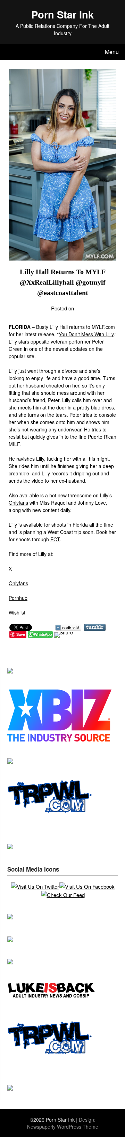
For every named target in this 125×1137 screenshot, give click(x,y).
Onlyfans (18, 502)
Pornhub (18, 597)
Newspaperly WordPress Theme (62, 1126)
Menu (112, 52)
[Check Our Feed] (63, 894)
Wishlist (17, 612)
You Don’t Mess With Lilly (86, 334)
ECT (55, 539)
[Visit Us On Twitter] (35, 886)
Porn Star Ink (62, 14)
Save (20, 634)
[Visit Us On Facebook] (87, 886)
